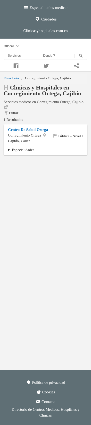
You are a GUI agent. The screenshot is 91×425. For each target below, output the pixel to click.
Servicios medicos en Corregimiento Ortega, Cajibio (43, 102)
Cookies (48, 392)
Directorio (11, 78)
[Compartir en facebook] (15, 65)
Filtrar (13, 113)
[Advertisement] (45, 205)
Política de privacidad (48, 382)
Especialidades (23, 150)
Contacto (48, 402)
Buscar (9, 46)
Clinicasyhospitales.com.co (45, 31)
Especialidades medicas (48, 8)
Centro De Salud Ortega (28, 130)
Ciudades (48, 19)
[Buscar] (80, 55)
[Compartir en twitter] (45, 65)
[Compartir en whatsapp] (76, 65)
